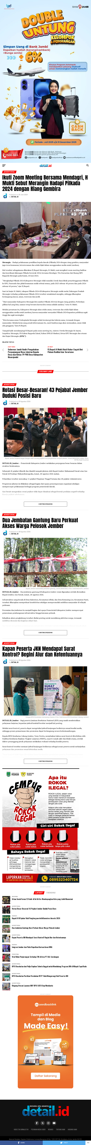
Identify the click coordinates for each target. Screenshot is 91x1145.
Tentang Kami (60, 1129)
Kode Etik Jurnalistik (21, 1129)
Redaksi (50, 1129)
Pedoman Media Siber (38, 1129)
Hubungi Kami (72, 1129)
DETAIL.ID (15, 197)
